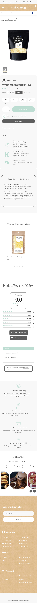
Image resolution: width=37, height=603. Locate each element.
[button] (3, 7)
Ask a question (18, 338)
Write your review (19, 332)
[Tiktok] (16, 466)
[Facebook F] (10, 466)
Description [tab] (11, 179)
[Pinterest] (26, 466)
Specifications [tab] (24, 179)
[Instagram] (5, 466)
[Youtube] (21, 466)
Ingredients (10, 19)
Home (2, 19)
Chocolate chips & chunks (22, 19)
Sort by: (7, 357)
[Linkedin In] (32, 466)
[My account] (31, 7)
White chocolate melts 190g (14, 257)
